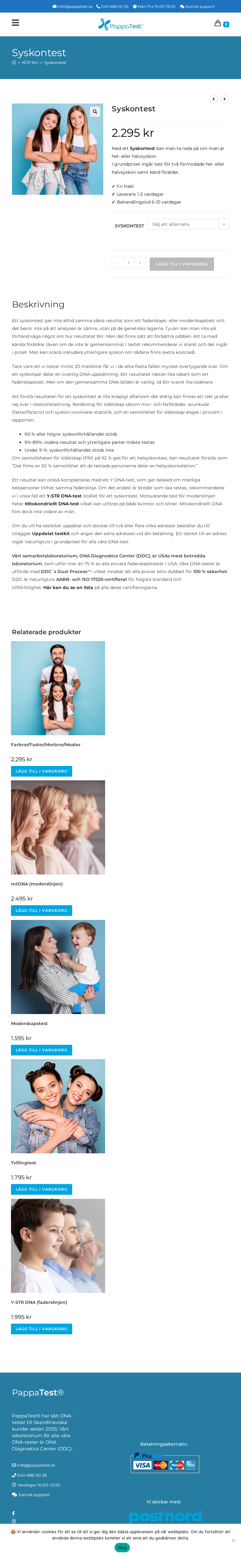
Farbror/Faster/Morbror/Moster (46, 744)
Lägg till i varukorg (182, 264)
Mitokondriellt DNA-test (52, 504)
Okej (122, 1547)
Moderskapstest (29, 1023)
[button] (95, 112)
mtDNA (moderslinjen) (37, 884)
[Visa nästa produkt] (224, 99)
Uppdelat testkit (51, 533)
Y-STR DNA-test (64, 496)
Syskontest (55, 62)
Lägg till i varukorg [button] (41, 771)
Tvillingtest (23, 1163)
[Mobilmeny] (15, 24)
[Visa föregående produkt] (213, 99)
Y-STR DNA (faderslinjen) (39, 1302)
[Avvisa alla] (233, 1540)
